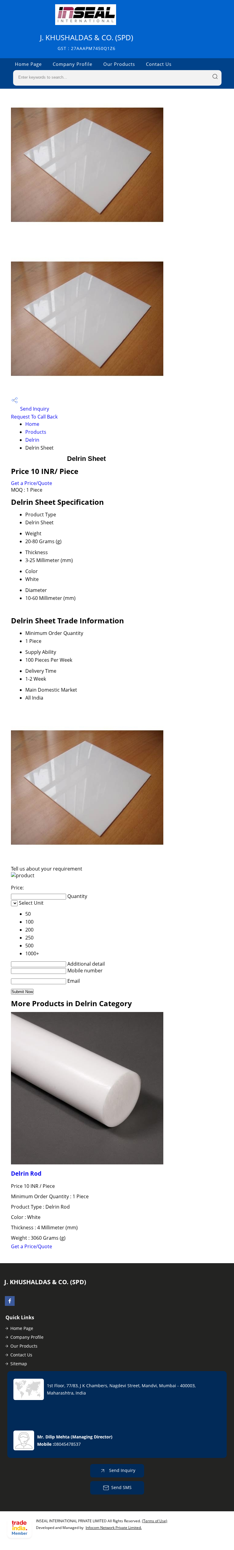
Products (35, 432)
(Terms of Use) (154, 1520)
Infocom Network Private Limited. (114, 1527)
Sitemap (18, 1363)
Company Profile (72, 64)
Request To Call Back (34, 416)
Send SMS (121, 1487)
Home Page (28, 64)
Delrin (32, 439)
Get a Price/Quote (31, 483)
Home (32, 424)
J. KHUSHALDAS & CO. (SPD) (86, 42)
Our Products (119, 64)
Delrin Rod (26, 1173)
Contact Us (159, 64)
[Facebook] (10, 1304)
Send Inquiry (34, 408)
